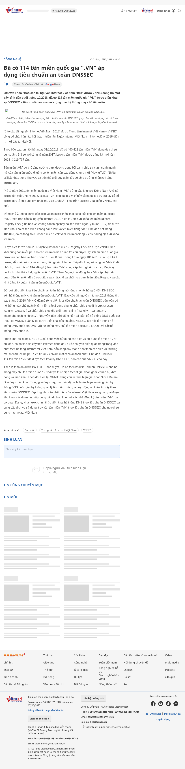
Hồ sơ (127, 677)
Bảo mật (30, 430)
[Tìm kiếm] (179, 10)
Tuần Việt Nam (128, 10)
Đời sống (48, 677)
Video (168, 655)
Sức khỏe (79, 655)
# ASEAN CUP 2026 (63, 10)
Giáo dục (48, 662)
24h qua (170, 677)
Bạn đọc (104, 655)
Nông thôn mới (108, 684)
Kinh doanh (11, 677)
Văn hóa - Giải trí (53, 684)
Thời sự (8, 669)
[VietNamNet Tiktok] (168, 705)
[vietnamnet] (14, 14)
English (128, 669)
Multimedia (172, 662)
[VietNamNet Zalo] (175, 705)
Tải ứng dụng (153, 713)
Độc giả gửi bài (172, 713)
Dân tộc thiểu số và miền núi (141, 655)
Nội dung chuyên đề (136, 662)
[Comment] (7, 84)
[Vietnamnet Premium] (14, 656)
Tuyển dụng (163, 719)
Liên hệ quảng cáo (93, 698)
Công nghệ (12, 59)
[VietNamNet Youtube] (160, 705)
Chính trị (9, 662)
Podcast (170, 669)
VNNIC (87, 430)
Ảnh (126, 684)
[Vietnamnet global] (147, 12)
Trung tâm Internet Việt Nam (59, 430)
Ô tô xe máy (81, 669)
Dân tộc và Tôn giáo (15, 684)
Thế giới (48, 669)
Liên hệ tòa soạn (39, 718)
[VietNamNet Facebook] (153, 705)
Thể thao (48, 655)
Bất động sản (82, 684)
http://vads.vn (98, 721)
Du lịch (78, 677)
